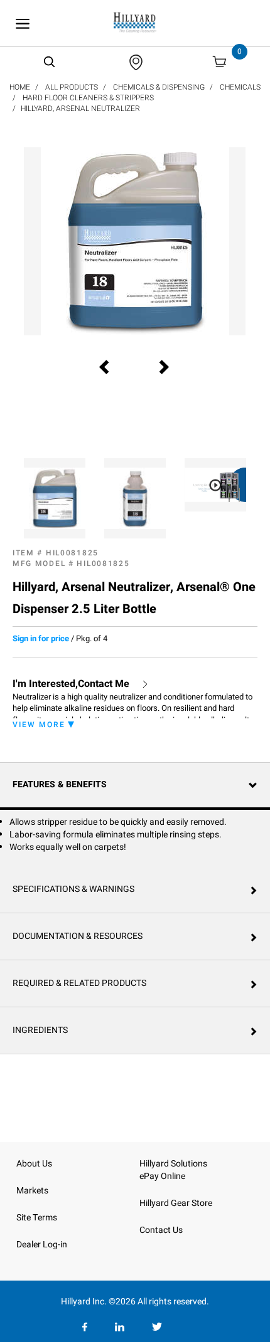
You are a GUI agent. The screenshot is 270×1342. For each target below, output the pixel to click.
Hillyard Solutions (173, 1163)
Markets (32, 1190)
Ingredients (40, 1030)
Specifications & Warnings (73, 889)
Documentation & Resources (78, 936)
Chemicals (240, 87)
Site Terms (36, 1217)
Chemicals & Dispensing (159, 87)
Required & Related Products (79, 983)
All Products (71, 87)
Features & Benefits (60, 784)
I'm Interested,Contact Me (71, 684)
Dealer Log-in (41, 1244)
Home (19, 87)
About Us (34, 1163)
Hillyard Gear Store (175, 1203)
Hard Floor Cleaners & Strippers (88, 97)
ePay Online (162, 1176)
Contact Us (161, 1230)
